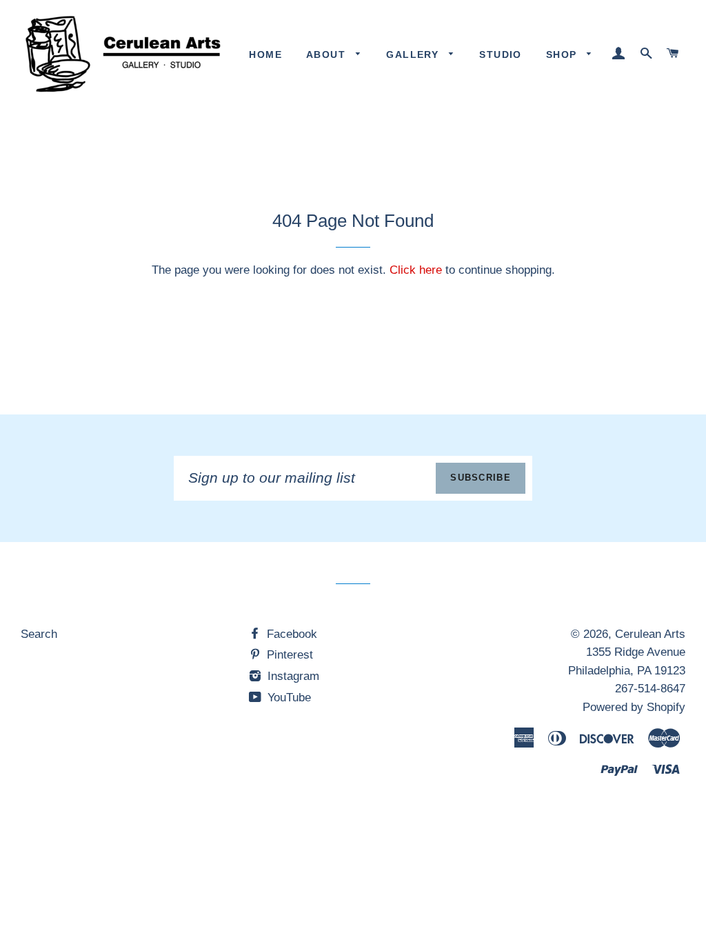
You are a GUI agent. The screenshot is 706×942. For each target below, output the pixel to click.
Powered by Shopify (634, 707)
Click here (416, 270)
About (327, 54)
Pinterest (288, 654)
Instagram (291, 676)
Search (39, 634)
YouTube (287, 697)
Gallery (414, 54)
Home (265, 54)
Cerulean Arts (650, 634)
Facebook (290, 634)
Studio (500, 54)
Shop (563, 54)
